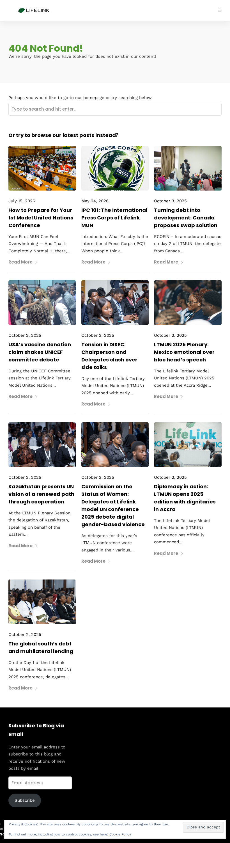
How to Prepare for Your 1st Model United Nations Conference (40, 218)
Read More (20, 262)
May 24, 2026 (95, 200)
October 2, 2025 (24, 335)
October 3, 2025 (170, 200)
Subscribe (25, 800)
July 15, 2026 (21, 200)
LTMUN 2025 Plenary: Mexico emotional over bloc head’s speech (184, 352)
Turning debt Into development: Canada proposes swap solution (185, 218)
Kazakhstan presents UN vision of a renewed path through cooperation (41, 494)
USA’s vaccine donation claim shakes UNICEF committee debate (39, 352)
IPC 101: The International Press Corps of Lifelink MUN (114, 218)
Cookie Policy (120, 834)
